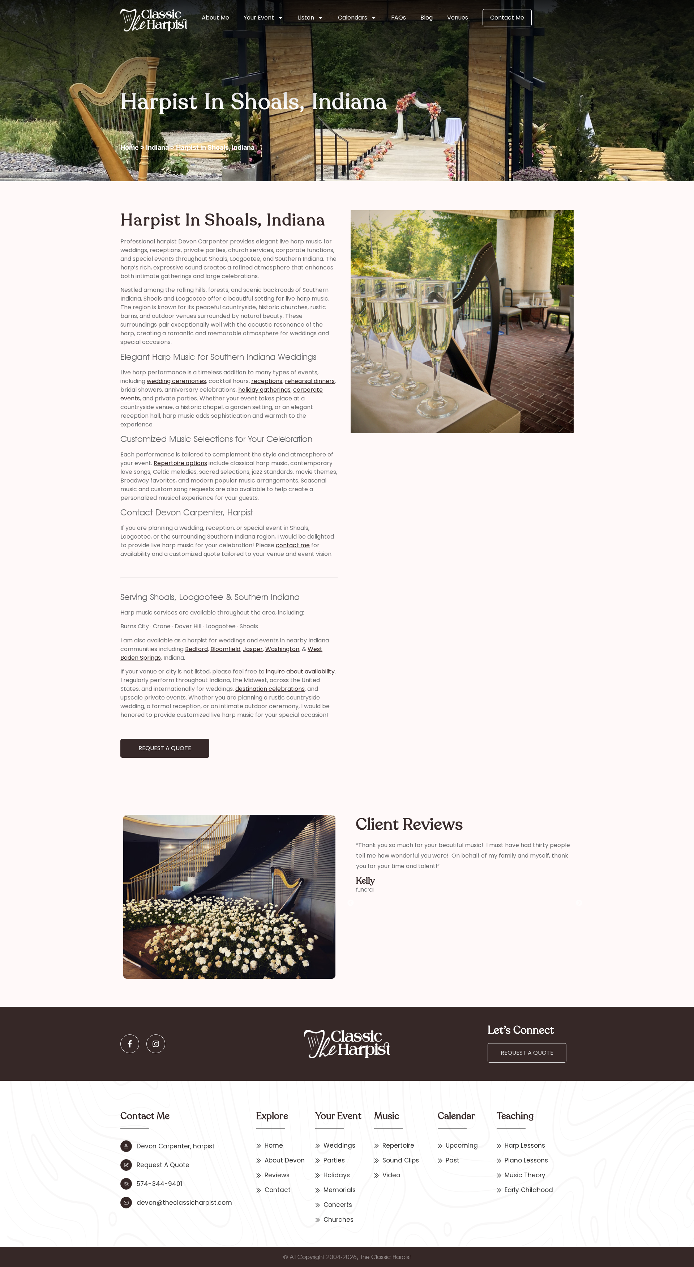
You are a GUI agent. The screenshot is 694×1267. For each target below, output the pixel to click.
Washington (282, 649)
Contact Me (507, 17)
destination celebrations (270, 689)
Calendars (352, 17)
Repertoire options (180, 463)
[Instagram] (155, 1043)
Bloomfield (225, 649)
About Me (215, 17)
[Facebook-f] (129, 1043)
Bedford (196, 649)
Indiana (157, 147)
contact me (293, 545)
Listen (306, 17)
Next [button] (579, 903)
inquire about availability (300, 671)
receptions (266, 381)
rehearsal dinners (310, 381)
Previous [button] (350, 903)
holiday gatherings (264, 390)
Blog (426, 17)
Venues (457, 17)
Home (129, 147)
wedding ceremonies (176, 381)
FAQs (398, 17)
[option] (465, 867)
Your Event (259, 17)
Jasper (253, 649)
